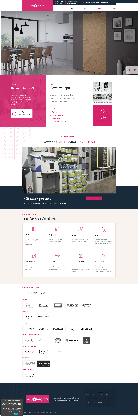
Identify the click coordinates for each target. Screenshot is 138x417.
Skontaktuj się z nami (94, 198)
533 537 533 (60, 3)
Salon (85, 8)
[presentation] (25, 168)
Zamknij (16, 413)
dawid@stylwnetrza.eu (73, 3)
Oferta (99, 8)
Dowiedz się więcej (9, 413)
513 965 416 (60, 1)
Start (71, 8)
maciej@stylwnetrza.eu (73, 1)
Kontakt (114, 8)
